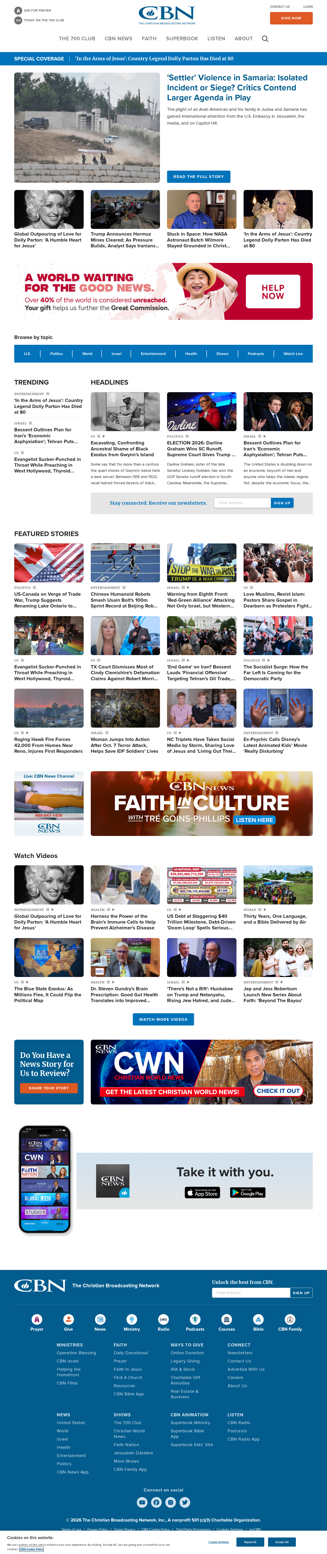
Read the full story (199, 177)
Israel (116, 354)
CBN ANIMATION (190, 1414)
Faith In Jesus (128, 1369)
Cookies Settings (230, 1529)
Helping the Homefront (69, 1372)
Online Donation (187, 1353)
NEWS (63, 1414)
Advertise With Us (246, 1369)
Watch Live (293, 354)
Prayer (120, 1361)
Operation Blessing (76, 1353)
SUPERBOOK (182, 38)
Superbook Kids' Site (192, 1444)
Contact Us (280, 6)
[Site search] (265, 41)
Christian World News (129, 1433)
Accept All (282, 1542)
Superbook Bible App (187, 1433)
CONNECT (239, 1345)
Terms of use (71, 1529)
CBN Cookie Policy (155, 1529)
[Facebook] (156, 1502)
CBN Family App (130, 1469)
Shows (222, 354)
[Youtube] (142, 1502)
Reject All (250, 1542)
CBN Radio (239, 1422)
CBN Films (67, 1383)
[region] (163, 1542)
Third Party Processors (193, 1529)
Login (308, 6)
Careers (236, 1377)
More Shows (126, 1461)
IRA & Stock (183, 1369)
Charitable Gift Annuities (185, 1380)
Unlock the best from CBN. (243, 1282)
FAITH (149, 38)
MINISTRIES (70, 1345)
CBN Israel (68, 1361)
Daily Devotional (131, 1353)
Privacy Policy (97, 1529)
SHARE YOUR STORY (49, 1088)
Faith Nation (126, 1444)
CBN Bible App (129, 1394)
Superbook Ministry (190, 1422)
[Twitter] (185, 1502)
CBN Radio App (244, 1439)
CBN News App (73, 1472)
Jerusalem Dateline (133, 1453)
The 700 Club (77, 38)
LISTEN (216, 38)
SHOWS (122, 1414)
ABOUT (244, 38)
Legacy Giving (185, 1361)
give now (291, 18)
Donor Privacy (124, 1529)
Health (191, 354)
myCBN (255, 1529)
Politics (56, 354)
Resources (124, 1386)
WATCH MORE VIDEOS (163, 1019)
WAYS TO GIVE (187, 1345)
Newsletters (240, 1353)
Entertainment (153, 354)
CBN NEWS (119, 38)
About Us (237, 1386)
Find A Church (128, 1377)
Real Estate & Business (185, 1394)
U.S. (27, 354)
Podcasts (256, 354)
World (87, 354)
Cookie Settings (218, 1542)
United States (71, 1422)
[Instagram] (170, 1502)
